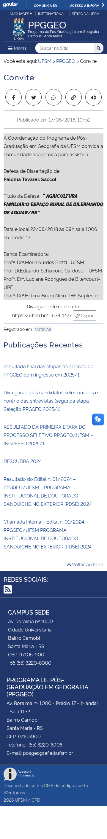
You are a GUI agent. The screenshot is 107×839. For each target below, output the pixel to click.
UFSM (21, 800)
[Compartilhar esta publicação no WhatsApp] (53, 97)
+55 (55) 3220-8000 (29, 662)
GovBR (10, 5)
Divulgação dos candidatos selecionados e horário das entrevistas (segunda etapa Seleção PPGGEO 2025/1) (51, 400)
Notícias (43, 329)
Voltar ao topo (87, 564)
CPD (36, 800)
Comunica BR (45, 5)
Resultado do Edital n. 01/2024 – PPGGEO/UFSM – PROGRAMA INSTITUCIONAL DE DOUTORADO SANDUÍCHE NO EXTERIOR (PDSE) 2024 (48, 491)
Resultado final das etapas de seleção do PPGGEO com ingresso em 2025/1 (49, 370)
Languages (18, 13)
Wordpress (14, 792)
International (52, 13)
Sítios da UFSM (86, 13)
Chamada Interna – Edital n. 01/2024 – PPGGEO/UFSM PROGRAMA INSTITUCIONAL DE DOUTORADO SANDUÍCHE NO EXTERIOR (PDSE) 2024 (48, 534)
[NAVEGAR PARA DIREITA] (103, 5)
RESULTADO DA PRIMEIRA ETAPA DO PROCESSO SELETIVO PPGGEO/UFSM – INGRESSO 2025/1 (48, 434)
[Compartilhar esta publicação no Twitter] (33, 97)
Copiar (88, 315)
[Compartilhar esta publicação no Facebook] (13, 97)
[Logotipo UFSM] (18, 27)
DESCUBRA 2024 (23, 461)
